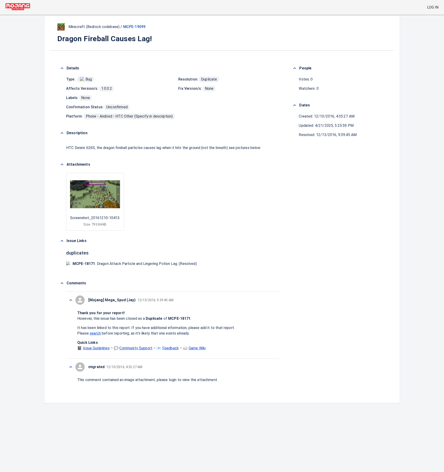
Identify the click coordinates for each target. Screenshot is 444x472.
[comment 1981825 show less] (70, 300)
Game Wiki (197, 348)
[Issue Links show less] (62, 240)
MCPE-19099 (134, 27)
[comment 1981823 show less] (70, 367)
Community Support (135, 348)
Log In (432, 7)
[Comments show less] (62, 283)
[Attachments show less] (62, 164)
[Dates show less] (294, 105)
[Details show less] (62, 68)
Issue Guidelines (96, 348)
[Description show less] (62, 133)
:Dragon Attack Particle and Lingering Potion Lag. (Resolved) (135, 263)
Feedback (170, 348)
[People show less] (294, 68)
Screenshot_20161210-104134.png (99, 218)
